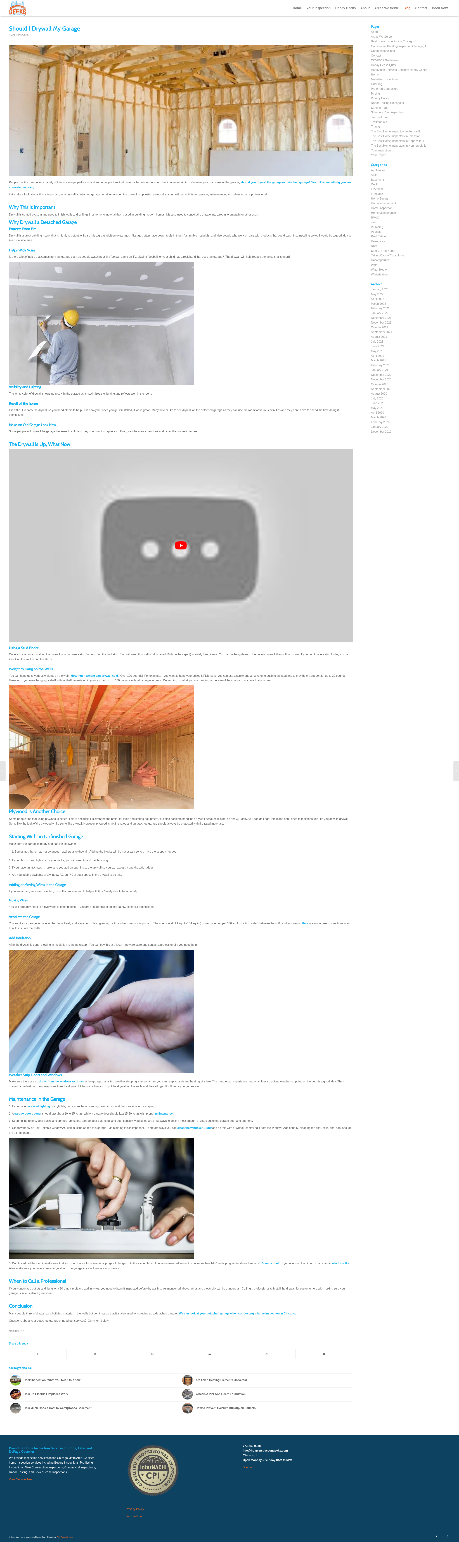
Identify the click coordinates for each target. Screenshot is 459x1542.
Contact (376, 55)
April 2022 (377, 298)
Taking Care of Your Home (387, 255)
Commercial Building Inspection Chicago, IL (399, 46)
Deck (374, 184)
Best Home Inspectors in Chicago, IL (394, 41)
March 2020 (378, 417)
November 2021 (381, 322)
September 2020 (381, 388)
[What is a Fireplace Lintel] (456, 771)
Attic (374, 174)
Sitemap (248, 1467)
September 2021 (381, 332)
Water (374, 264)
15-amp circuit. (270, 1263)
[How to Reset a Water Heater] (3, 771)
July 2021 (377, 341)
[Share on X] (95, 1354)
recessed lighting (38, 1106)
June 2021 (377, 346)
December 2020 (381, 374)
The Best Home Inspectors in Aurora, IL (396, 131)
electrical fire (340, 1263)
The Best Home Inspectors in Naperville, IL (398, 140)
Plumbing (377, 227)
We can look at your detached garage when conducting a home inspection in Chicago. (238, 1313)
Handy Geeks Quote (384, 65)
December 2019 (381, 431)
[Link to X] (442, 1536)
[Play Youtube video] (181, 545)
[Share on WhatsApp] (152, 1354)
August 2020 (379, 393)
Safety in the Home (383, 250)
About (374, 31)
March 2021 (378, 360)
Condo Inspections (383, 50)
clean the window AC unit (194, 1127)
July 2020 (377, 398)
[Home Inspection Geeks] (17, 8)
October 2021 (379, 327)
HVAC (375, 217)
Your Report (378, 155)
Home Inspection (381, 208)
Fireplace (377, 193)
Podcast (376, 231)
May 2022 (377, 294)
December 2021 (381, 317)
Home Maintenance (383, 212)
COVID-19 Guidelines (385, 60)
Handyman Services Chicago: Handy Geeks (399, 69)
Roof (374, 245)
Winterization (379, 274)
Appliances (378, 170)
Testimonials (379, 121)
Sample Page (379, 107)
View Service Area (20, 1479)
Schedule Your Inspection (387, 112)
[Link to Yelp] (447, 1536)
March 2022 (378, 303)
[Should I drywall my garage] (181, 110)
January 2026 (379, 289)
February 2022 (380, 308)
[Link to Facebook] (436, 1536)
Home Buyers (379, 198)
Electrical (377, 189)
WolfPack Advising (65, 1537)
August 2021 (379, 336)
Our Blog (376, 84)
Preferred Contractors (384, 88)
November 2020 (381, 379)
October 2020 (379, 384)
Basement (377, 179)
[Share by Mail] (324, 1354)
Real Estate (378, 236)
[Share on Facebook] (37, 1354)
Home (375, 74)
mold (374, 222)
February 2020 (380, 422)
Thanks (375, 126)
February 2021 (380, 365)
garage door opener (27, 1113)
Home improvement (20, 34)
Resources (378, 241)
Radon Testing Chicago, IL (388, 102)
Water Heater (379, 269)
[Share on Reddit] (266, 1354)
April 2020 (377, 412)
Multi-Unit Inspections (384, 79)
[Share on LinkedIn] (209, 1354)
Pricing (375, 93)
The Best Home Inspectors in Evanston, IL (397, 136)
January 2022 (379, 313)
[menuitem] (297, 8)
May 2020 (377, 408)
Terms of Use (379, 117)
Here (305, 923)
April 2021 (377, 355)
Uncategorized (380, 260)
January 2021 (379, 369)
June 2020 (377, 403)
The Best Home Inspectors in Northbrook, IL (398, 145)
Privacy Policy (380, 98)
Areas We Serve (381, 36)
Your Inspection (381, 150)
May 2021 (377, 351)
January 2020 (379, 426)
